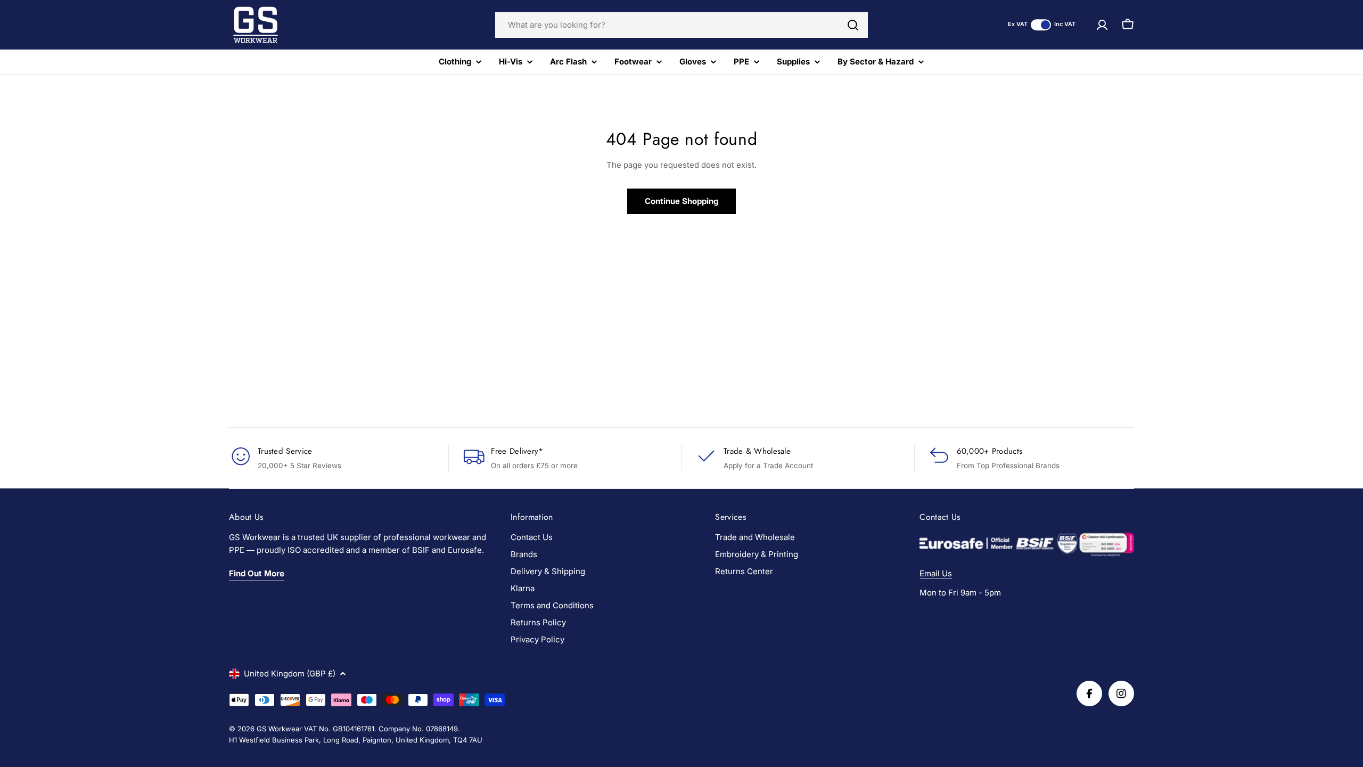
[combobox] (681, 25)
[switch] (1041, 24)
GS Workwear (279, 728)
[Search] (853, 25)
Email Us (935, 573)
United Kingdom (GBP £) (289, 673)
